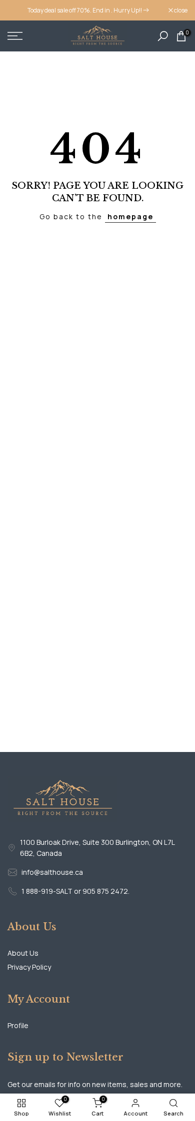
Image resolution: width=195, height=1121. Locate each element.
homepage (131, 216)
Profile (18, 1025)
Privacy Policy (29, 967)
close (180, 10)
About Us (23, 953)
